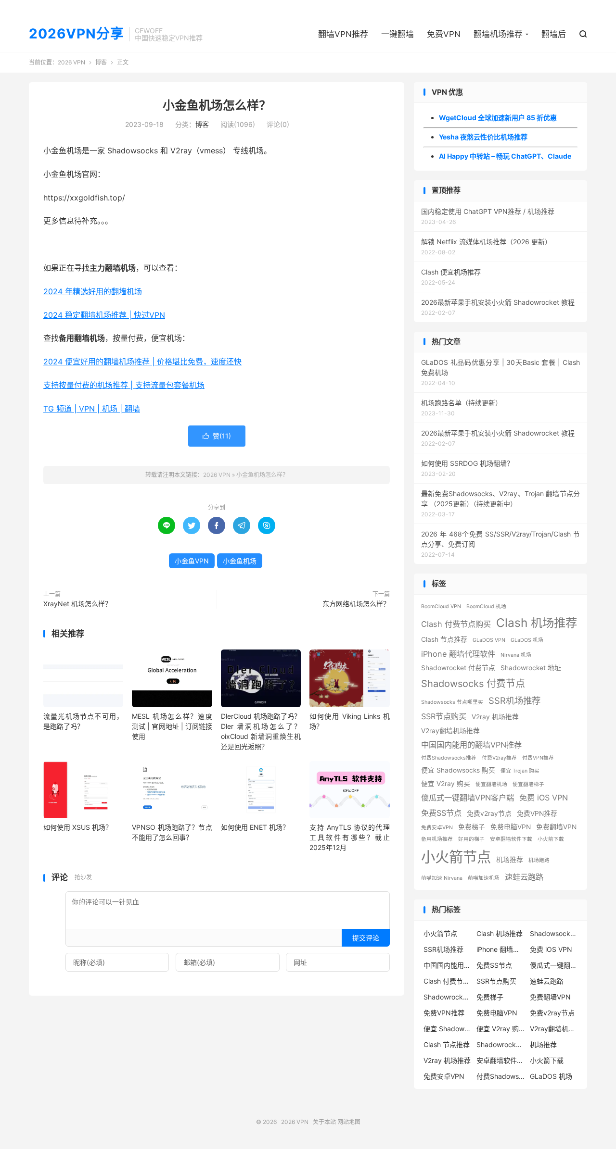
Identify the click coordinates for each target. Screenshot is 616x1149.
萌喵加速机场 (484, 878)
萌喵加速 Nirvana (441, 878)
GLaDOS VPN (489, 640)
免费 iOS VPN (543, 797)
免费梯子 (471, 827)
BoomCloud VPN (441, 606)
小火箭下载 (551, 839)
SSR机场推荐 (514, 700)
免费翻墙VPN (556, 827)
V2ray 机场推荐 (495, 717)
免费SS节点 (441, 813)
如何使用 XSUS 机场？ (77, 827)
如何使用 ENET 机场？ (255, 827)
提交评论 (365, 938)
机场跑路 (539, 860)
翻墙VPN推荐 (343, 34)
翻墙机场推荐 (498, 34)
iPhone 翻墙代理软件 (458, 654)
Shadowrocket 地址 (530, 668)
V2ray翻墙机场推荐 (450, 731)
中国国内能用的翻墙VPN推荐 (471, 744)
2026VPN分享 (76, 34)
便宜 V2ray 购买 (445, 783)
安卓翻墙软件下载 (511, 839)
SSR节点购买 (443, 716)
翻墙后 (553, 34)
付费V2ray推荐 (499, 758)
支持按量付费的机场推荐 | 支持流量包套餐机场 (124, 385)
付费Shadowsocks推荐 (448, 758)
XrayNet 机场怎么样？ (77, 603)
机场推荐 (509, 859)
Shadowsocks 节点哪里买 (452, 702)
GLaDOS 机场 (527, 640)
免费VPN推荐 (537, 813)
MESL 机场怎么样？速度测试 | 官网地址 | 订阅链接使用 (172, 726)
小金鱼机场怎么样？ (217, 105)
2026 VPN (71, 62)
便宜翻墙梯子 (528, 784)
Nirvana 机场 (515, 655)
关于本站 (324, 1121)
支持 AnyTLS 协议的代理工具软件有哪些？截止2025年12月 (349, 837)
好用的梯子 (471, 839)
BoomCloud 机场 (486, 606)
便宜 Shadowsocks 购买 (458, 770)
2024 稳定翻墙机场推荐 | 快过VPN (104, 315)
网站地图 (348, 1121)
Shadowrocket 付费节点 (458, 668)
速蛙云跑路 (524, 877)
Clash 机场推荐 (536, 622)
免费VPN (444, 34)
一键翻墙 (397, 34)
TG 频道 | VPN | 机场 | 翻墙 (91, 408)
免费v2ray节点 (489, 813)
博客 (101, 62)
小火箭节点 (456, 857)
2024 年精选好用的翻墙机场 (92, 291)
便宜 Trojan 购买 (519, 771)
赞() (217, 436)
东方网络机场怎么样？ (356, 603)
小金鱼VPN (192, 561)
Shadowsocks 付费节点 (473, 683)
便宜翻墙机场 (491, 784)
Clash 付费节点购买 (456, 624)
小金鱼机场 (240, 561)
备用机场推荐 (437, 839)
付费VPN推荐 (538, 758)
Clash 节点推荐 (444, 639)
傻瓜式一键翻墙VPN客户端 (467, 797)
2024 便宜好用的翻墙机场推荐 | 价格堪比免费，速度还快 (142, 361)
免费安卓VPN (437, 827)
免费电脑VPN (510, 827)
